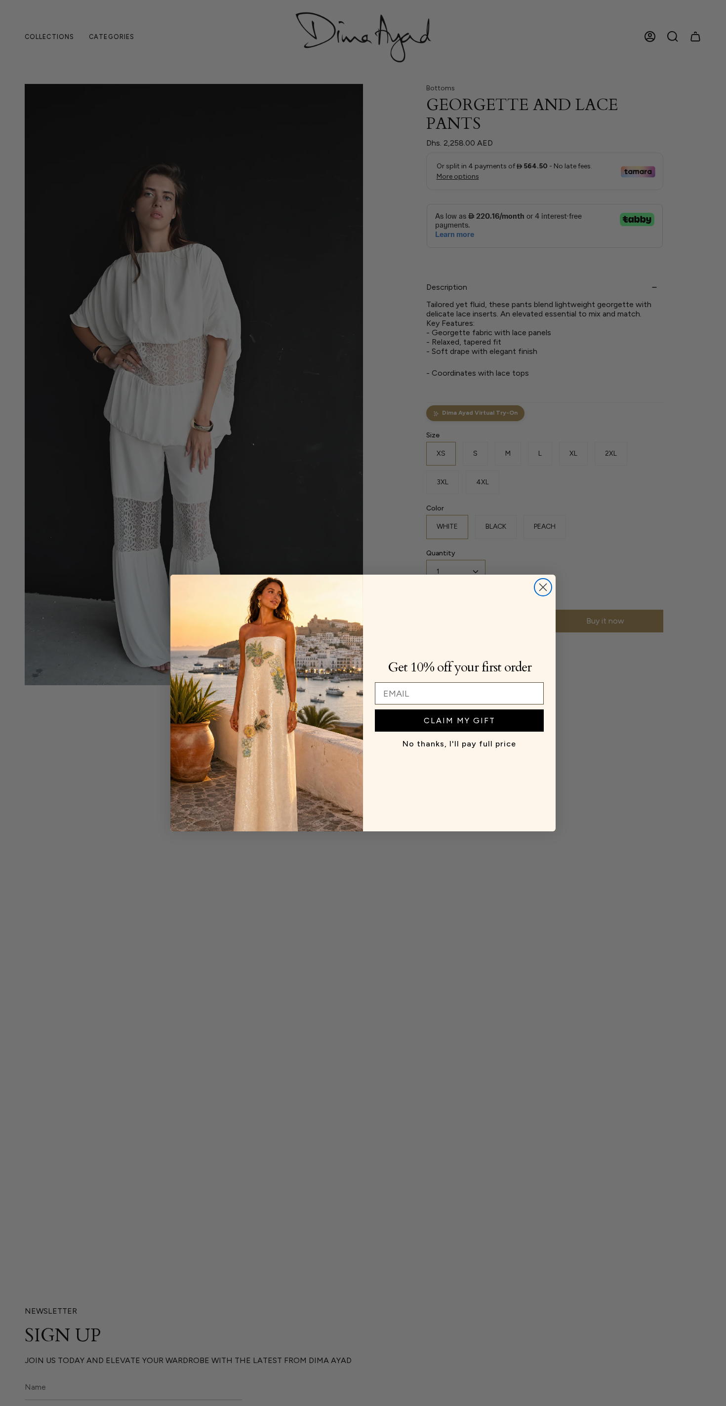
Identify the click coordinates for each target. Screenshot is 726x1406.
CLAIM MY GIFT (459, 720)
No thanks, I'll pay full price (459, 743)
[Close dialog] (543, 587)
